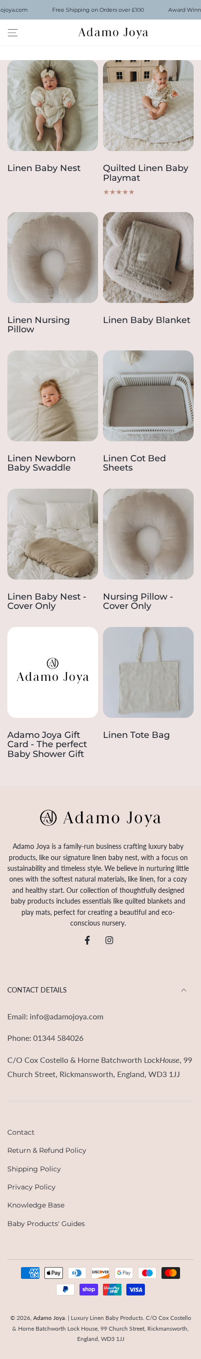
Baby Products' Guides (46, 1223)
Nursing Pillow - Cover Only (138, 602)
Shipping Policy (34, 1169)
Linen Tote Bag (136, 735)
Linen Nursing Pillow (38, 325)
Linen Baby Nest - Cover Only (46, 602)
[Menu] (12, 32)
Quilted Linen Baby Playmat (145, 173)
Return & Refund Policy (46, 1150)
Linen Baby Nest (43, 168)
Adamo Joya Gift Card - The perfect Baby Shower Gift (47, 745)
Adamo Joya (49, 1317)
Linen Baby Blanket (146, 320)
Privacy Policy (31, 1187)
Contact (21, 1132)
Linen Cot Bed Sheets (134, 464)
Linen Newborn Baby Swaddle (41, 464)
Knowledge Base (35, 1205)
